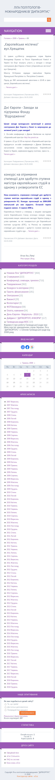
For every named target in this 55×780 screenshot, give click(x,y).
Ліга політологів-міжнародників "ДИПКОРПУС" (27, 9)
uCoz (36, 776)
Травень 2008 (27, 363)
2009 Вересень (13, 479)
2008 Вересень (13, 439)
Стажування (13, 277)
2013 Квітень (12, 617)
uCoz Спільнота (13, 756)
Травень (21, 38)
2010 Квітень (12, 502)
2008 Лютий (11, 419)
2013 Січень (11, 606)
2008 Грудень (12, 449)
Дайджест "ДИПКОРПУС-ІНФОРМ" (24, 318)
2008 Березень (13, 422)
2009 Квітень (12, 462)
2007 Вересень (13, 402)
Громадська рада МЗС (18, 322)
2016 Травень (12, 653)
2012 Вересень (13, 596)
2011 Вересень (13, 559)
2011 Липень (12, 553)
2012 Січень (11, 573)
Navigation (13, 31)
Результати (8, 716)
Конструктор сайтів (24, 776)
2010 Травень (12, 506)
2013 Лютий (11, 610)
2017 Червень (12, 670)
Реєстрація (25, 259)
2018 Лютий (11, 677)
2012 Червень (12, 586)
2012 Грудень (12, 603)
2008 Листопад (13, 445)
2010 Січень (11, 492)
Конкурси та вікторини (18, 288)
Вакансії (11, 299)
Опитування (13, 295)
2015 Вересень (13, 643)
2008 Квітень (12, 425)
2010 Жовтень (12, 523)
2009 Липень (12, 472)
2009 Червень (12, 469)
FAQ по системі (13, 760)
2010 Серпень (12, 516)
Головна (7, 38)
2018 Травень (12, 684)
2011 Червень (12, 549)
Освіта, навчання (15, 310)
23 (34, 383)
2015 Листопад (13, 650)
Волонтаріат (13, 303)
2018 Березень (13, 680)
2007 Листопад (13, 408)
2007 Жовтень (12, 405)
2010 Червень (12, 509)
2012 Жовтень (12, 600)
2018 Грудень (12, 687)
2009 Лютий (11, 455)
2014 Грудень (12, 640)
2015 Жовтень (12, 647)
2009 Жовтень (12, 482)
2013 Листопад (13, 627)
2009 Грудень (12, 489)
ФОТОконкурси (14, 307)
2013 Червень (12, 620)
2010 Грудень (12, 529)
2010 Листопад (13, 526)
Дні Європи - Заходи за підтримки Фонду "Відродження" (21, 111)
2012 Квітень (12, 583)
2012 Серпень (12, 593)
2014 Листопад (13, 637)
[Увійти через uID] (23, 347)
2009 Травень (12, 466)
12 (7, 379)
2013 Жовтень (12, 623)
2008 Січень (11, 415)
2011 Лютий (11, 536)
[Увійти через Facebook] (27, 347)
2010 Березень (13, 499)
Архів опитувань (21, 716)
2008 (14, 38)
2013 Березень (13, 613)
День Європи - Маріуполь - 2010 (22, 314)
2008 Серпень (12, 435)
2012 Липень (12, 590)
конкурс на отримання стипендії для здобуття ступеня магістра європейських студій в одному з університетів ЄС (27, 180)
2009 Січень (11, 452)
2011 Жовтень (12, 563)
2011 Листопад (13, 566)
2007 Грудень (12, 412)
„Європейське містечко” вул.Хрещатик (21, 46)
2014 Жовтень (12, 633)
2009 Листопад (13, 486)
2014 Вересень (13, 630)
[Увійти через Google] (32, 347)
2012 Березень (13, 580)
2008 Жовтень (12, 442)
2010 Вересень (13, 519)
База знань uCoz (13, 763)
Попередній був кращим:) (17, 710)
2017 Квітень (12, 664)
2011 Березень (12, 539)
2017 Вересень (13, 674)
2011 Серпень (12, 556)
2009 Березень (13, 459)
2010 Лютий (11, 496)
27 (14, 386)
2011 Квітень (12, 543)
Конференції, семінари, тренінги (23, 280)
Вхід (32, 259)
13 (14, 379)
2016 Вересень (13, 657)
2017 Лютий (11, 660)
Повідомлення (18, 95)
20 (14, 383)
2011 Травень (12, 546)
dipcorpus (15, 97)
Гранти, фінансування (18, 292)
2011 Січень (11, 533)
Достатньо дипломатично (17, 707)
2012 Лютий (11, 576)
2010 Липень (12, 512)
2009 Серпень (12, 476)
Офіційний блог (13, 753)
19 (7, 383)
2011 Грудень (12, 570)
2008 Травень (12, 429)
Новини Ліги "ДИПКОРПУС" (20, 273)
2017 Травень (12, 667)
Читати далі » (11, 87)
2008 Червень (12, 432)
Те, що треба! (12, 704)
